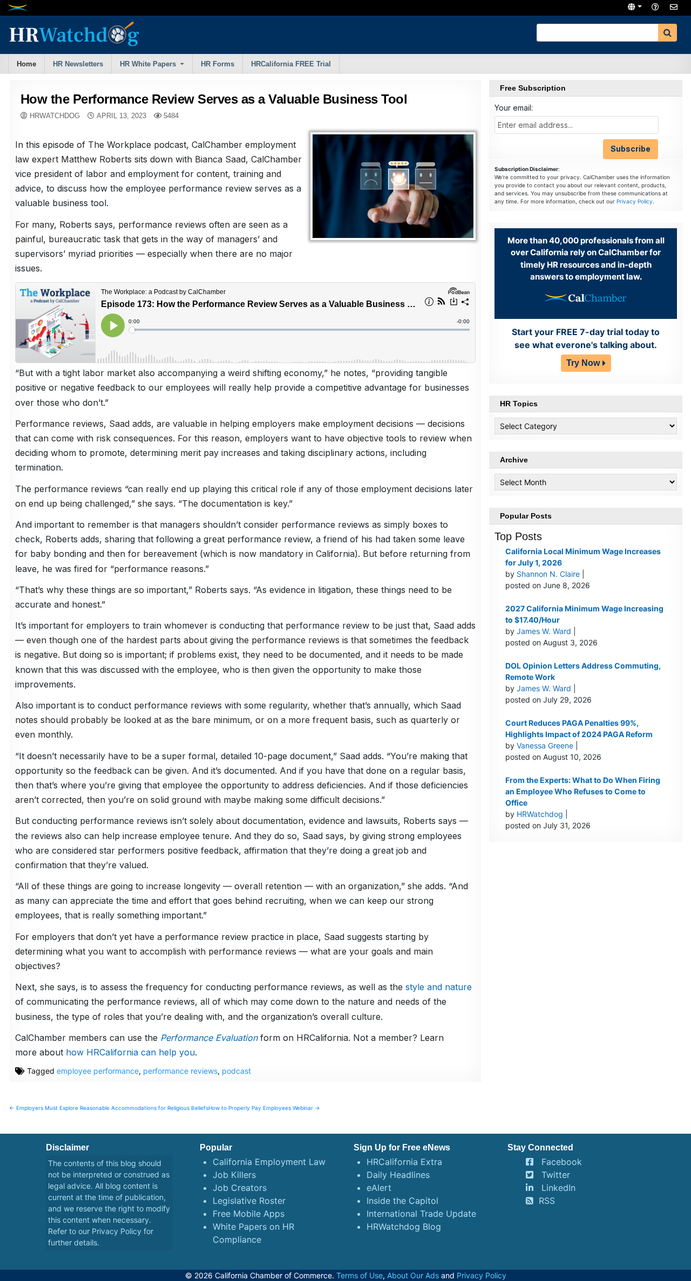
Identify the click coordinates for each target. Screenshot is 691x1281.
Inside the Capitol (402, 1200)
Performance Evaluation (209, 1037)
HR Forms (217, 64)
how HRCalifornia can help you (130, 1052)
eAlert (379, 1187)
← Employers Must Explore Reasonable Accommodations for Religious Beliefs (108, 1108)
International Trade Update (421, 1213)
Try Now (583, 362)
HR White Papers (148, 64)
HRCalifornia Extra (404, 1161)
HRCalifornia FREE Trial (291, 64)
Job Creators (240, 1187)
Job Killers (234, 1174)
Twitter (555, 1174)
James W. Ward (544, 631)
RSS (547, 1200)
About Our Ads (413, 1275)
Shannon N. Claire (548, 573)
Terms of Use (359, 1275)
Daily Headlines (398, 1174)
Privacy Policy (635, 201)
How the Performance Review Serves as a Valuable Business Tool (214, 99)
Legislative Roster (249, 1200)
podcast (236, 1070)
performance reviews (180, 1070)
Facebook (561, 1161)
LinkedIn (558, 1187)
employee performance (98, 1070)
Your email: (513, 107)
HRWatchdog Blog (404, 1226)
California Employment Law (269, 1161)
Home (26, 64)
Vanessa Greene (545, 745)
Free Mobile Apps (248, 1213)
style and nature (438, 987)
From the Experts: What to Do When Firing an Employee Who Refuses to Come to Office (582, 791)
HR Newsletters (78, 64)
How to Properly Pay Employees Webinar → (264, 1108)
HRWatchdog (55, 115)
